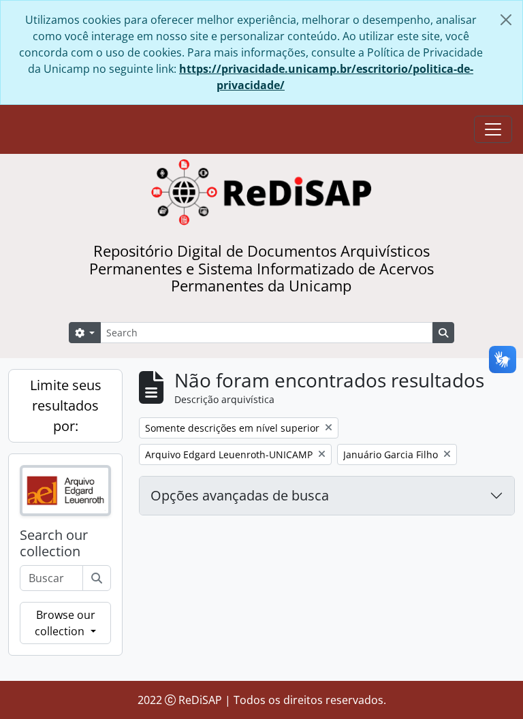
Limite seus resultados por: (65, 405)
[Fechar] (506, 20)
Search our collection (54, 543)
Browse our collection (65, 623)
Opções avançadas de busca (239, 495)
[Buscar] (96, 578)
